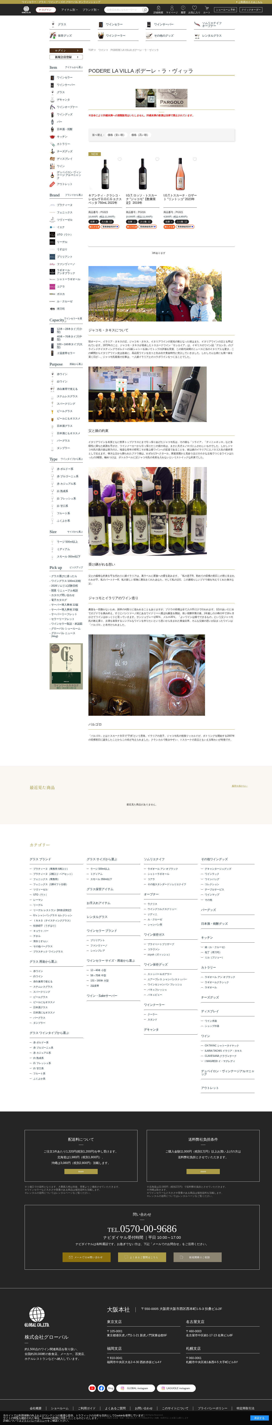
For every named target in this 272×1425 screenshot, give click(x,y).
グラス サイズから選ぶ (102, 859)
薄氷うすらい (40, 941)
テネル (37, 936)
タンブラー (39, 1022)
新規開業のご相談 (199, 1257)
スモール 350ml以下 (101, 879)
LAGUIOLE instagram (178, 1388)
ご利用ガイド (87, 1408)
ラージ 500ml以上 (100, 868)
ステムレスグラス (43, 986)
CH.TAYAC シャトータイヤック (222, 1045)
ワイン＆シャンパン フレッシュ (165, 984)
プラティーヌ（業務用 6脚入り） (51, 868)
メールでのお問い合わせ (88, 1257)
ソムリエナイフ (154, 859)
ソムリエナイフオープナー (212, 24)
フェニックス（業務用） (46, 879)
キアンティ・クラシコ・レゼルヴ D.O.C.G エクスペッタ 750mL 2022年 (105, 199)
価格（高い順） (140, 134)
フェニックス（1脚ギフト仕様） (50, 884)
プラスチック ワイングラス (48, 951)
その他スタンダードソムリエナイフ (167, 884)
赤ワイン (38, 971)
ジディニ (152, 914)
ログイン (46, 9)
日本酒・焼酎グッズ (214, 923)
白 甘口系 (38, 1068)
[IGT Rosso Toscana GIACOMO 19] (142, 174)
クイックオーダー (251, 9)
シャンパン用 (155, 924)
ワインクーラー (115, 35)
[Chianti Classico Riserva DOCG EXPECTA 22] (105, 174)
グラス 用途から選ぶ (43, 961)
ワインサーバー (164, 24)
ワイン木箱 (211, 1020)
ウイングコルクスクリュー (162, 909)
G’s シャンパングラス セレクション (52, 915)
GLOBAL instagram (137, 1388)
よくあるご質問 (115, 1408)
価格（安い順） (117, 134)
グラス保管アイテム (100, 889)
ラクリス (152, 904)
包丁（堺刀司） (213, 952)
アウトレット (210, 1088)
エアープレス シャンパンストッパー (167, 979)
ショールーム (60, 1408)
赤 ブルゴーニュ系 (43, 1047)
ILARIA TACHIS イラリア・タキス (223, 1050)
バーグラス (39, 1017)
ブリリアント (97, 940)
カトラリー (208, 967)
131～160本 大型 (99, 980)
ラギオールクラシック (217, 982)
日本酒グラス (40, 1007)
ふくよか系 (39, 1078)
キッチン (207, 937)
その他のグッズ (164, 35)
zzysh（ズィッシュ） (159, 954)
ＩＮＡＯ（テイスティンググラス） (52, 920)
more (81, 1171)
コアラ (151, 879)
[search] (145, 10)
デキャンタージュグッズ (218, 868)
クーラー (152, 1014)
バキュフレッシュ (157, 989)
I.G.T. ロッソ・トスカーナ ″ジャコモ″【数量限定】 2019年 (141, 199)
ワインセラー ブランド (102, 930)
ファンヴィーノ (98, 945)
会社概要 (36, 1408)
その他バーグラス (43, 946)
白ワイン (38, 976)
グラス (62, 24)
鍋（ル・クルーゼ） (215, 947)
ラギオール (211, 987)
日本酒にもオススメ (44, 1012)
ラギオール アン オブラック (163, 868)
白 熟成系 (38, 1058)
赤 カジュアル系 (42, 1052)
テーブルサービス (214, 889)
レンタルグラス (212, 35)
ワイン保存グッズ (156, 964)
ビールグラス (40, 997)
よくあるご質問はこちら (144, 1257)
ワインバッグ (212, 879)
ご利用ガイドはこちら (250, 2)
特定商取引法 (245, 1408)
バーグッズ (208, 909)
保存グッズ (65, 35)
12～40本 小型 (98, 970)
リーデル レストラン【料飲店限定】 (53, 910)
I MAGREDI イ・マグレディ (220, 1061)
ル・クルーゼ (155, 919)
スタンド (152, 1019)
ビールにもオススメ (44, 1002)
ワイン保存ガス (154, 934)
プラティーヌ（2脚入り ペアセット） (53, 874)
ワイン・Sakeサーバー (102, 995)
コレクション (212, 884)
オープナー (151, 894)
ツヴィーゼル (40, 889)
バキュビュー (155, 994)
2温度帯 (94, 985)
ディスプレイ (210, 1011)
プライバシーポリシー (212, 1408)
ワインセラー (114, 24)
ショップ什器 (212, 1026)
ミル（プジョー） (214, 957)
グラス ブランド (40, 859)
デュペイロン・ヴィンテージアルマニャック (227, 1073)
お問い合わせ (144, 1408)
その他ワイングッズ (214, 859)
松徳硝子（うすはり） (45, 925)
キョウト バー (40, 930)
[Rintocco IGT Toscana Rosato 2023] (180, 174)
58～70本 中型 (98, 975)
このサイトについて (175, 1408)
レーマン (38, 899)
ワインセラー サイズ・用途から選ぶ (111, 960)
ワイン (205, 1036)
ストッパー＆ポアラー (160, 974)
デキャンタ (151, 1029)
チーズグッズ (210, 997)
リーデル (38, 905)
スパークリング (41, 991)
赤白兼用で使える (43, 981)
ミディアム (96, 874)
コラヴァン (154, 949)
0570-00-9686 (142, 1229)
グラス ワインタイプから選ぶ (49, 1032)
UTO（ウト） (40, 894)
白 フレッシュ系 (42, 1063)
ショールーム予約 (225, 9)
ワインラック (212, 874)
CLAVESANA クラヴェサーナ (221, 1056)
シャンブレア (97, 950)
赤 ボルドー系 (40, 1042)
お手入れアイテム (98, 903)
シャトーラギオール (158, 874)
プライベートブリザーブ (161, 944)
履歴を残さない (239, 786)
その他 (208, 899)
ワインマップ (212, 894)
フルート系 (39, 1073)
